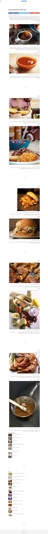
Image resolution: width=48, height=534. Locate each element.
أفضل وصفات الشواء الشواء (16, 437)
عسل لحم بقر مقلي (15, 486)
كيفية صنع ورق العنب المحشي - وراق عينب (17, 479)
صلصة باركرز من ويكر (37, 262)
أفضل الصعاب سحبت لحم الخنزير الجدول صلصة (34, 125)
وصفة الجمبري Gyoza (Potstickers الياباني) (18, 500)
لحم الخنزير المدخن (33, 122)
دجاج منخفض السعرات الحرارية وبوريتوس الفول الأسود (19, 513)
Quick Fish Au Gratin (15, 510)
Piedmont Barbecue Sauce (36, 23)
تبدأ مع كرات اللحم (15, 455)
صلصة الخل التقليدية (37, 76)
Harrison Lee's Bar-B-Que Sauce (35, 380)
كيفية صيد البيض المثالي (15, 507)
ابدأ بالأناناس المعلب (15, 497)
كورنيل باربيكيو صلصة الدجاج (36, 352)
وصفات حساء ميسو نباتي (15, 452)
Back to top (24, 530)
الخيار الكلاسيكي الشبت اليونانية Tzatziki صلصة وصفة (19, 476)
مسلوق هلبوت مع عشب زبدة (16, 447)
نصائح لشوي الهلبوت (15, 440)
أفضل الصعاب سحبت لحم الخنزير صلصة (35, 97)
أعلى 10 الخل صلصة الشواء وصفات (17, 434)
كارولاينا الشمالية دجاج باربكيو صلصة (35, 187)
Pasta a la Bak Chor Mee (16, 450)
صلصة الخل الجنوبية (37, 52)
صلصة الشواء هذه (35, 376)
